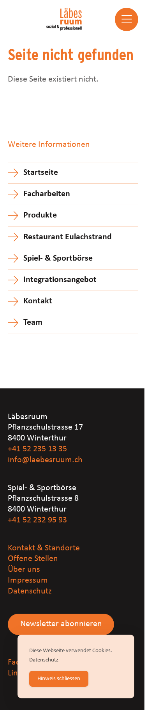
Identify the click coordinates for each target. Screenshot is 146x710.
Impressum (28, 580)
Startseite (40, 172)
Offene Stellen (33, 558)
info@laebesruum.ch (45, 460)
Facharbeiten (46, 194)
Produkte (40, 215)
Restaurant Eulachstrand (67, 237)
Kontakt (37, 301)
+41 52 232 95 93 (37, 520)
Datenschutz (30, 591)
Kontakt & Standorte (44, 548)
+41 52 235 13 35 (37, 449)
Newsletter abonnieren (61, 624)
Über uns (24, 569)
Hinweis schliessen (58, 679)
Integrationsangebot (60, 279)
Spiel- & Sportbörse (58, 258)
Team (32, 322)
